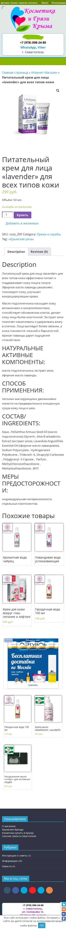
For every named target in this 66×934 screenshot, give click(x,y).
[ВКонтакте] (64, 919)
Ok (42, 925)
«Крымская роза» (21, 239)
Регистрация (58, 2)
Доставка (5, 3)
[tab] (16, 252)
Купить (22, 215)
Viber (42, 47)
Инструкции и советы (14, 855)
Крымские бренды (13, 829)
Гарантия (23, 3)
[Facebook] (64, 914)
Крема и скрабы (49, 234)
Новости (7, 866)
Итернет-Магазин (44, 72)
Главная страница (15, 72)
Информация (9, 861)
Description (16, 252)
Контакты (32, 3)
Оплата (14, 3)
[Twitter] (64, 905)
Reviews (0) (39, 252)
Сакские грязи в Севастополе (19, 836)
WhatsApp (28, 47)
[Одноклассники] (64, 909)
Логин (45, 2)
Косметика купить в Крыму (18, 832)
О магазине (9, 826)
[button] (20, 223)
